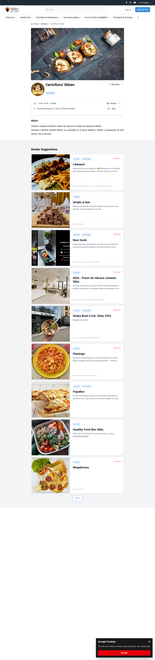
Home (36, 24)
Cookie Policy (145, 646)
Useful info (25, 17)
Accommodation (71, 17)
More (77, 498)
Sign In (128, 10)
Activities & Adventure (47, 17)
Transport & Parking (123, 17)
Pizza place (86, 386)
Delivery (44, 24)
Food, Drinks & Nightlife (96, 17)
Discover (10, 17)
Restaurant (86, 159)
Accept (124, 653)
